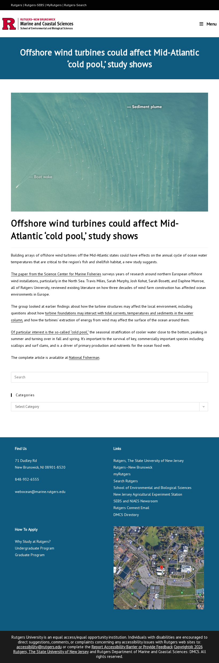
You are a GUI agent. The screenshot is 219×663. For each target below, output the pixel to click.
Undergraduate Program (34, 548)
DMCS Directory (126, 514)
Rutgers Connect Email (131, 507)
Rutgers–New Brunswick (133, 467)
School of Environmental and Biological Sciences (152, 487)
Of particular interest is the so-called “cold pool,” (50, 332)
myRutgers (122, 474)
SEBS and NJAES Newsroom (136, 501)
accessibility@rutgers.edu (39, 646)
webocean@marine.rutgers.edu (40, 491)
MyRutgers (54, 5)
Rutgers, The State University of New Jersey (149, 460)
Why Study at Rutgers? (33, 541)
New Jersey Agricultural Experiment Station (148, 494)
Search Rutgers (126, 481)
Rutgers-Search (75, 5)
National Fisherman (84, 357)
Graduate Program (30, 554)
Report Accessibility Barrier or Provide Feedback (132, 646)
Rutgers (16, 5)
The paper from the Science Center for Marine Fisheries (56, 274)
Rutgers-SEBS (34, 5)
